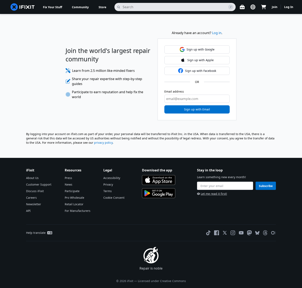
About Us (32, 178)
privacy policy (103, 143)
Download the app (157, 170)
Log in (216, 33)
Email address (174, 91)
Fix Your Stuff (52, 7)
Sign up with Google (200, 49)
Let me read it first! (214, 194)
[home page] (22, 7)
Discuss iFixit (35, 191)
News (68, 184)
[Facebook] (216, 232)
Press (68, 178)
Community (80, 7)
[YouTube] (241, 232)
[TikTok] (208, 232)
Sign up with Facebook (200, 71)
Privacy (108, 184)
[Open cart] (263, 7)
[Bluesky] (257, 233)
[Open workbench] (242, 7)
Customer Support (38, 184)
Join (274, 7)
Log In (288, 7)
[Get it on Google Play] (158, 193)
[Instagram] (233, 232)
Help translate (36, 233)
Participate (72, 191)
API (28, 211)
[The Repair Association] (273, 232)
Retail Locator (74, 204)
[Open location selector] (253, 7)
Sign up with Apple (200, 60)
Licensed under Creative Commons (162, 281)
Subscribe (266, 186)
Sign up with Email (197, 109)
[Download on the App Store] (158, 180)
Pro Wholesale (74, 198)
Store (102, 7)
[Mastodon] (249, 232)
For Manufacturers (77, 211)
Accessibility (111, 178)
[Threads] (265, 232)
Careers (31, 198)
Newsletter (33, 204)
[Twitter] (224, 232)
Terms (107, 191)
